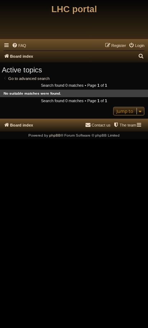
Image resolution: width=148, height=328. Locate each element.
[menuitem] (19, 45)
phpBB (55, 135)
